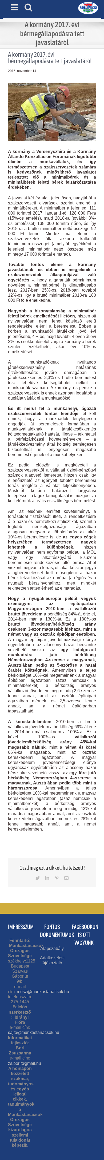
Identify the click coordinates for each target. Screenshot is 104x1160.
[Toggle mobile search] (29, 7)
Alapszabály (52, 948)
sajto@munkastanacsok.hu (33, 1032)
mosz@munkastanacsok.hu (43, 991)
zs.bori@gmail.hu (24, 1063)
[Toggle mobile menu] (15, 7)
